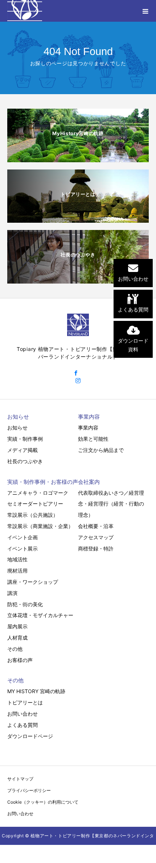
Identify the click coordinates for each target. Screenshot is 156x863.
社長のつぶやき (25, 461)
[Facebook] (75, 373)
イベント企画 (22, 537)
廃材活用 (17, 570)
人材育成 (17, 637)
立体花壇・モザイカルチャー (40, 615)
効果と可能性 (93, 439)
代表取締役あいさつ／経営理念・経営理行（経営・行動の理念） (111, 504)
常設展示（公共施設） (32, 515)
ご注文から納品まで (101, 450)
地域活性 (17, 559)
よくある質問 (22, 725)
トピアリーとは (25, 702)
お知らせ (17, 427)
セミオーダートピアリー (35, 503)
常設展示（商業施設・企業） (40, 526)
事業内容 (88, 427)
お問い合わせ (22, 714)
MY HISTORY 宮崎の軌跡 (36, 691)
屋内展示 (17, 626)
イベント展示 (22, 548)
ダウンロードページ (30, 736)
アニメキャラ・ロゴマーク (37, 493)
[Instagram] (78, 380)
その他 (14, 649)
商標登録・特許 (96, 548)
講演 (12, 593)
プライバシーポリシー (29, 790)
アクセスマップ (96, 537)
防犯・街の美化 (25, 604)
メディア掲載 (22, 450)
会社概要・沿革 (96, 526)
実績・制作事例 (25, 439)
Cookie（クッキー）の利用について (42, 802)
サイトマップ (20, 779)
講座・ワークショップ (32, 582)
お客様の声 (20, 660)
